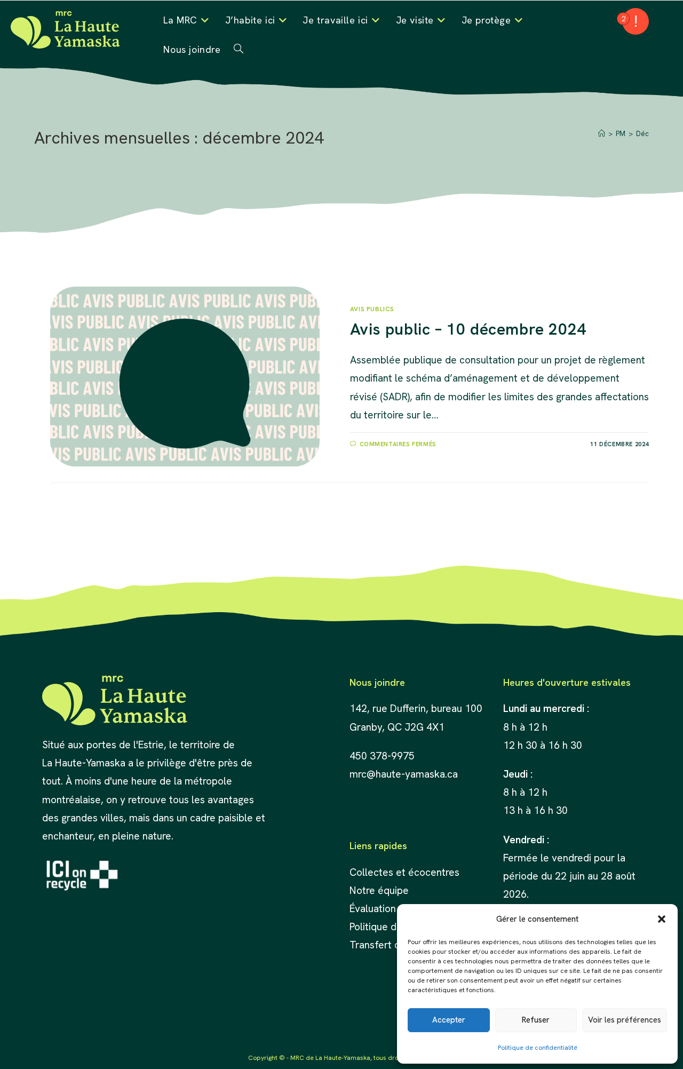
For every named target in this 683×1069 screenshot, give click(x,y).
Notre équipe (379, 890)
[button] (661, 919)
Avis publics (372, 309)
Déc (642, 133)
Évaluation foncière (394, 908)
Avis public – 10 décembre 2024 (468, 329)
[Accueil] (601, 133)
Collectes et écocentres (404, 872)
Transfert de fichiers (395, 945)
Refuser (536, 1020)
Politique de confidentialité (537, 1047)
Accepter (448, 1020)
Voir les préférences (624, 1020)
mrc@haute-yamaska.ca (404, 774)
